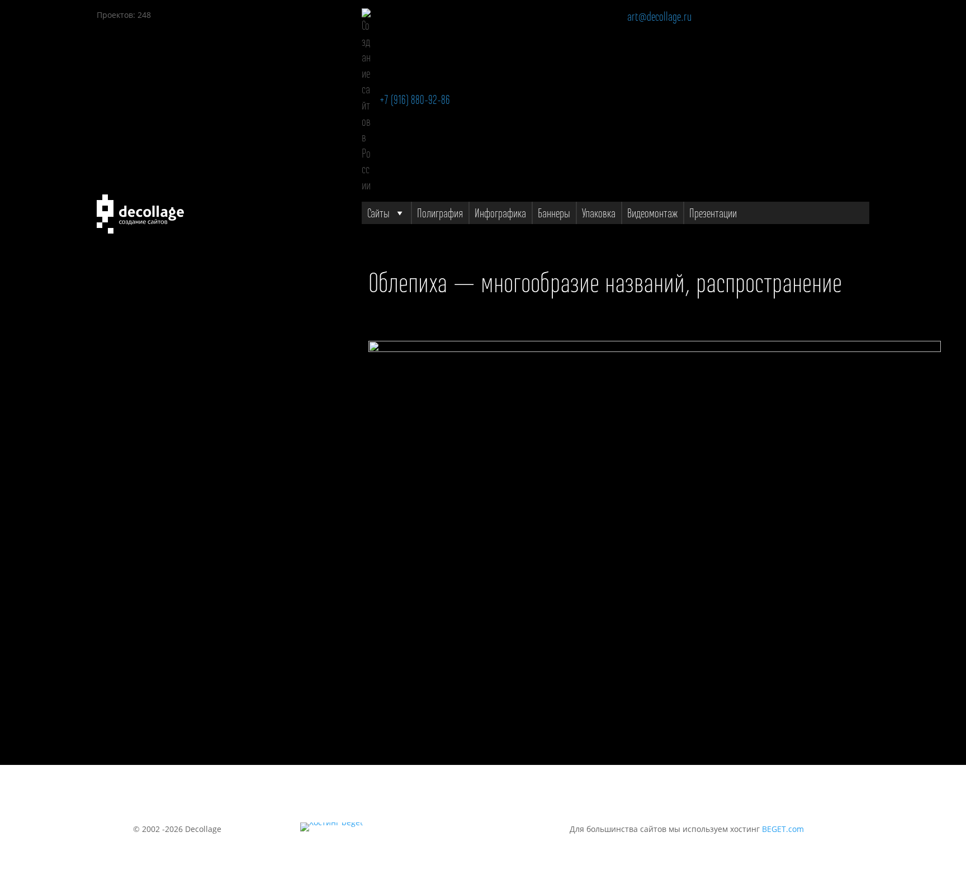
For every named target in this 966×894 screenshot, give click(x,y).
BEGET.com (783, 829)
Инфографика (500, 213)
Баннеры (554, 213)
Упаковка (598, 213)
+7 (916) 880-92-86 (415, 99)
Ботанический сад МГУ (141, 504)
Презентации (713, 213)
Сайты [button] (378, 213)
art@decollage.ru (659, 16)
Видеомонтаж (652, 213)
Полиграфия (440, 213)
